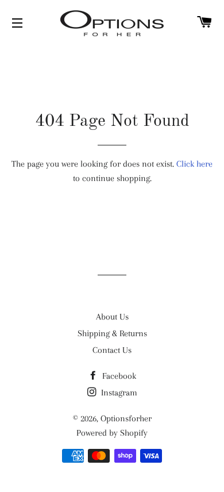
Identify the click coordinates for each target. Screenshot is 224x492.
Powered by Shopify (112, 433)
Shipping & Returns (112, 333)
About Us (112, 317)
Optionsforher (126, 418)
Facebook (118, 376)
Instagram (118, 392)
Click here (194, 164)
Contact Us (112, 350)
